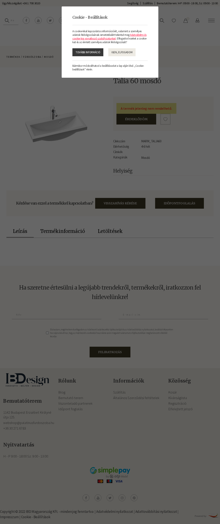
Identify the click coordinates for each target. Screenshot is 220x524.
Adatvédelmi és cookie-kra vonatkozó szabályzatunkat (109, 36)
